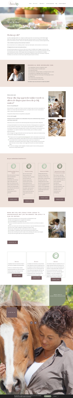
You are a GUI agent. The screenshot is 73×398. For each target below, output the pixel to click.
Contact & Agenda (62, 3)
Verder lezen (13, 199)
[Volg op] (31, 322)
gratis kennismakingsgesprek (24, 137)
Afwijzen (55, 396)
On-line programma (50, 3)
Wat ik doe (35, 3)
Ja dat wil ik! (12, 242)
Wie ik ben (42, 3)
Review (17, 261)
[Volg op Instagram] (35, 322)
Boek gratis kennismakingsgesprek (58, 295)
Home (30, 3)
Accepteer (48, 396)
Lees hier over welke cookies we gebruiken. (22, 396)
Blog (56, 3)
